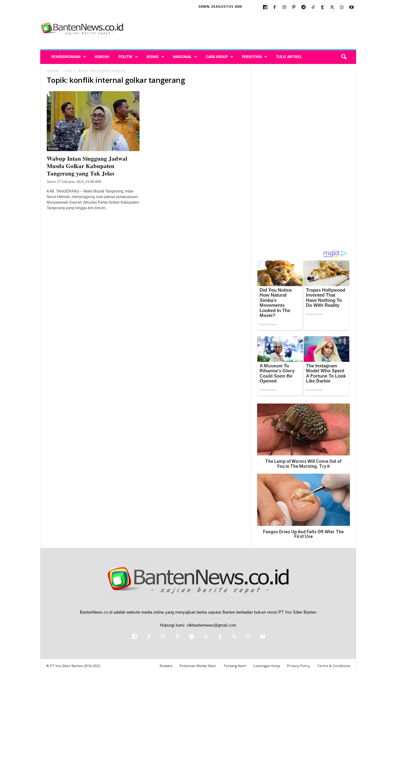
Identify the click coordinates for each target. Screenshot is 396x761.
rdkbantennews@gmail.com (211, 625)
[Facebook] (274, 7)
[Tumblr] (322, 7)
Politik (125, 57)
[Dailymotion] (265, 7)
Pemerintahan (65, 57)
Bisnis (153, 57)
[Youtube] (351, 7)
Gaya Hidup (217, 57)
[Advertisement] (243, 29)
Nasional (182, 57)
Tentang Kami (234, 665)
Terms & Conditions (333, 665)
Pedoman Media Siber (197, 665)
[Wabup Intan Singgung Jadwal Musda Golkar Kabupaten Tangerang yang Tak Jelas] (93, 121)
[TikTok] (313, 7)
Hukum (102, 57)
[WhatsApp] (342, 7)
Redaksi (166, 665)
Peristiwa (252, 57)
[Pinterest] (294, 7)
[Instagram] (284, 7)
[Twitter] (332, 7)
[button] (345, 57)
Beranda (52, 71)
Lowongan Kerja (266, 665)
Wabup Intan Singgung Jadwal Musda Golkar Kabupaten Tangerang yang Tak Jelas (87, 165)
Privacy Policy (298, 665)
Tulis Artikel (289, 57)
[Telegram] (303, 7)
